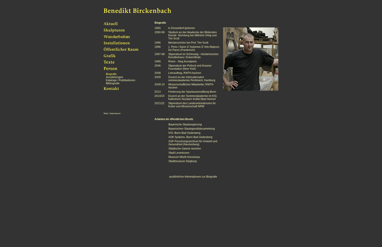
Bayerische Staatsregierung (185, 124)
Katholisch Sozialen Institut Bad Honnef (192, 99)
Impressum (114, 113)
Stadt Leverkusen (178, 152)
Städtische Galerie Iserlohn (184, 148)
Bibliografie (113, 83)
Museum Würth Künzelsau (184, 157)
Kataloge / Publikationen (120, 80)
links (106, 113)
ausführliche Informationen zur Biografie (193, 176)
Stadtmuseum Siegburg (182, 161)
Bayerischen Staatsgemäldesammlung (191, 128)
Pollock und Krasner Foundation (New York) (190, 67)
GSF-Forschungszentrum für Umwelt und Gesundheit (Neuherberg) (187, 143)
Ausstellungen (114, 77)
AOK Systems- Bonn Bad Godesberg (190, 137)
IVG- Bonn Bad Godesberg (184, 132)
